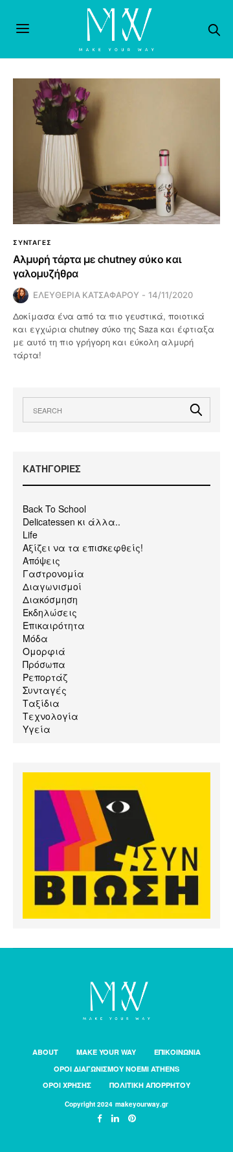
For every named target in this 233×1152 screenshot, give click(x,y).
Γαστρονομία (53, 573)
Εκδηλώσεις (50, 612)
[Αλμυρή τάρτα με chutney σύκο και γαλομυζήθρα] (116, 151)
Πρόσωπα (44, 664)
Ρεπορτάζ (45, 677)
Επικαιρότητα (54, 625)
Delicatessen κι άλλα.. (71, 521)
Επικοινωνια (177, 1052)
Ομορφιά (44, 651)
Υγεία (36, 728)
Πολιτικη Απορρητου (149, 1085)
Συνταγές (45, 690)
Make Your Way (106, 1052)
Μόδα (35, 638)
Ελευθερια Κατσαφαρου (86, 295)
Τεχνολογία (50, 715)
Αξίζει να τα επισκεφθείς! (83, 547)
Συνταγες (32, 242)
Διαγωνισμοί (52, 586)
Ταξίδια (41, 703)
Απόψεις (41, 560)
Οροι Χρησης (67, 1085)
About (45, 1052)
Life (30, 534)
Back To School (54, 508)
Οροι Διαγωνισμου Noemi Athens (116, 1069)
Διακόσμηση (50, 599)
